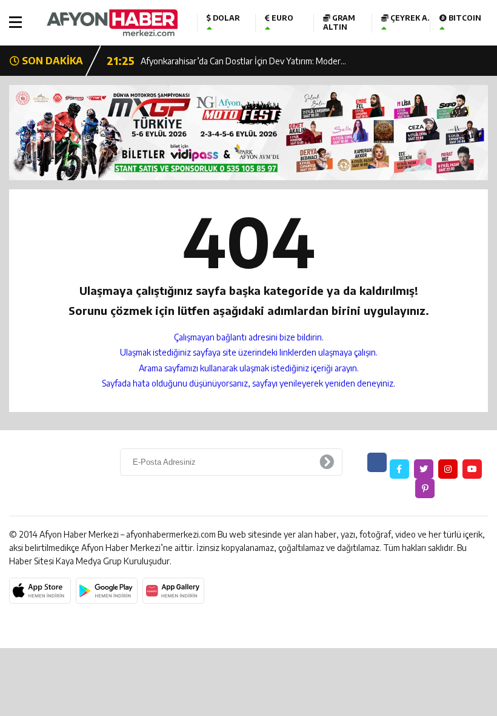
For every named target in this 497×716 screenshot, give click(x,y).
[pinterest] (425, 488)
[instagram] (448, 469)
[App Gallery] (173, 591)
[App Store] (40, 591)
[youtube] (472, 469)
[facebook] (399, 469)
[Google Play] (107, 591)
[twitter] (423, 469)
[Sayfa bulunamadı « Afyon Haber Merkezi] (112, 22)
